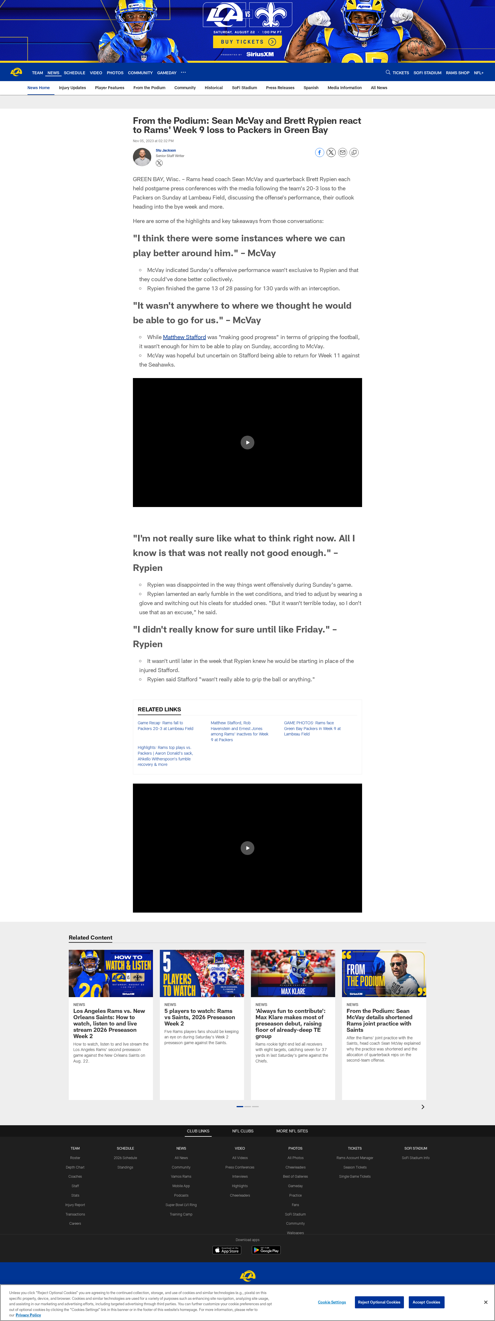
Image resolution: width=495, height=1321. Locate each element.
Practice (295, 1195)
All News (181, 1158)
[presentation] (424, 1108)
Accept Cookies (427, 1302)
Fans (295, 1205)
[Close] (486, 1302)
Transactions (75, 1214)
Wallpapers (295, 1233)
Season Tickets (355, 1167)
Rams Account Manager (355, 1158)
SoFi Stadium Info (416, 1158)
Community (181, 1167)
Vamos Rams (181, 1176)
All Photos (296, 1158)
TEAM (75, 1148)
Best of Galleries (295, 1176)
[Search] (388, 72)
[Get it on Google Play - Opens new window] (266, 1253)
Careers (75, 1223)
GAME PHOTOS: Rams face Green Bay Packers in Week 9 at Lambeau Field (312, 728)
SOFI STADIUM (415, 1148)
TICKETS (355, 1148)
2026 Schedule (125, 1158)
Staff (75, 1186)
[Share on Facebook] (319, 155)
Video (240, 1148)
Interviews (240, 1176)
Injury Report (75, 1205)
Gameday (295, 1186)
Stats (75, 1195)
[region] (247, 1302)
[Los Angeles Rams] (247, 1277)
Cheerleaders (240, 1195)
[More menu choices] (183, 72)
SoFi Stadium (295, 1214)
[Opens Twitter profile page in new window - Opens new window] (159, 163)
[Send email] (342, 155)
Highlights (240, 1186)
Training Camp (181, 1214)
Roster (75, 1158)
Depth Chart (75, 1167)
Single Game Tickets (355, 1176)
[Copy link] (354, 153)
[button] (247, 442)
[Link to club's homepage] (16, 72)
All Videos (240, 1158)
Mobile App (181, 1186)
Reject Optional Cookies (379, 1302)
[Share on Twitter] (331, 155)
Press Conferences (239, 1167)
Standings (125, 1167)
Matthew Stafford (184, 336)
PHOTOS (295, 1148)
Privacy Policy (28, 1315)
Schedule (125, 1148)
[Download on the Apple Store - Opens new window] (226, 1251)
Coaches (75, 1176)
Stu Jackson (166, 150)
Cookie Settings (332, 1302)
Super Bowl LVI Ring (181, 1205)
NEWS (181, 1148)
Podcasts (181, 1195)
